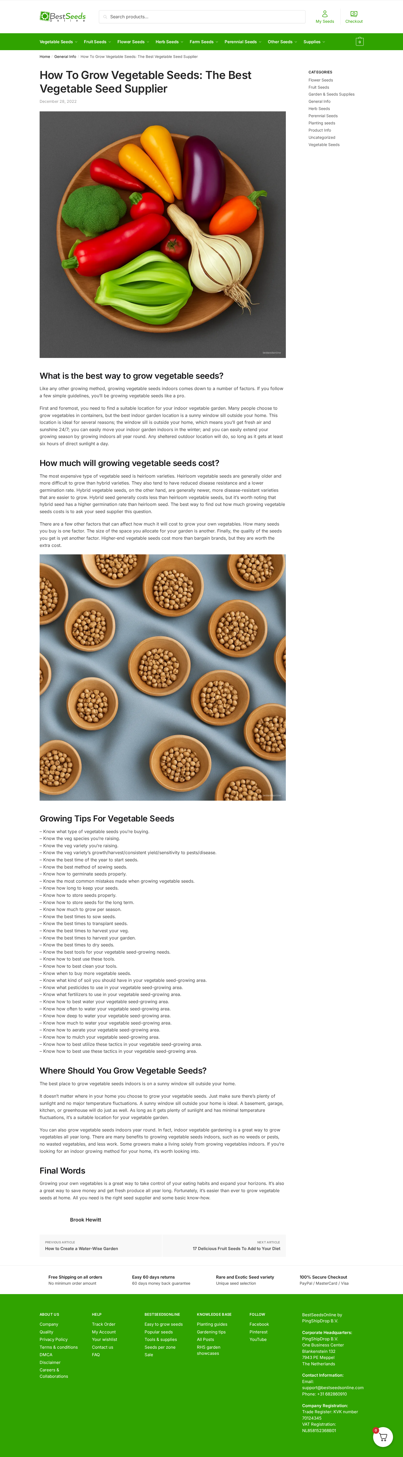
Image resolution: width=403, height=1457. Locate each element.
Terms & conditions (59, 1347)
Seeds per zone (160, 1347)
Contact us (102, 1347)
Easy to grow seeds (164, 1324)
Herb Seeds (319, 108)
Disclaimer (50, 1362)
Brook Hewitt (85, 1220)
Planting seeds (322, 123)
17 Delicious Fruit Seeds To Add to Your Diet (236, 1248)
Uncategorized (322, 137)
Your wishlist (104, 1339)
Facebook (259, 1324)
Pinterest (259, 1332)
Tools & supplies (161, 1339)
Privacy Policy (54, 1339)
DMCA (46, 1354)
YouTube (258, 1339)
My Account (104, 1332)
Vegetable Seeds (324, 144)
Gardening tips (211, 1332)
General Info (65, 56)
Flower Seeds (321, 80)
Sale (149, 1354)
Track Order (103, 1324)
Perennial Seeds (323, 115)
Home (45, 56)
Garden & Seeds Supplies (332, 94)
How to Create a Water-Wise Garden (81, 1248)
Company (49, 1324)
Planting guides (212, 1324)
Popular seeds (159, 1332)
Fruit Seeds (319, 87)
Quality (46, 1332)
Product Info (320, 130)
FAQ (96, 1354)
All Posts (205, 1339)
